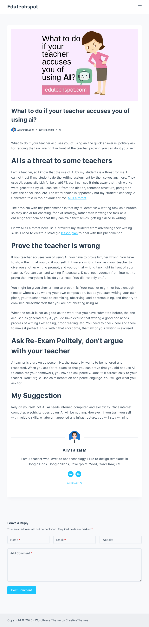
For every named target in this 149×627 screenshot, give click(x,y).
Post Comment (21, 590)
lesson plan (69, 233)
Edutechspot (22, 7)
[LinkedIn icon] (71, 474)
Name (15, 540)
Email (61, 540)
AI (60, 129)
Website (107, 540)
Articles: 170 (74, 483)
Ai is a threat (77, 198)
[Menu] (140, 7)
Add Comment (21, 553)
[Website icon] (78, 474)
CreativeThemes (77, 620)
